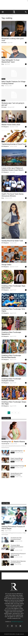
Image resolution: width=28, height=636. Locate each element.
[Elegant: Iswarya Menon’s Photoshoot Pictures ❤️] (5, 460)
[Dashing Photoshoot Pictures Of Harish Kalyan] (14, 515)
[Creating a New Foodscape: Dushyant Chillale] (14, 370)
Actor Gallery (5, 503)
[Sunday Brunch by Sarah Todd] (14, 220)
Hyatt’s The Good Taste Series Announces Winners (12, 195)
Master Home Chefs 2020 (11, 125)
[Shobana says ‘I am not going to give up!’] (14, 95)
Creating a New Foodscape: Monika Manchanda (11, 356)
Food (3, 35)
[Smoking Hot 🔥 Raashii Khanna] (14, 430)
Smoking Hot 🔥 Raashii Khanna (13, 441)
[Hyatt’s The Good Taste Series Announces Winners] (14, 183)
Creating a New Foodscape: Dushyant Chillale (11, 380)
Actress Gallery (6, 418)
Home (3, 15)
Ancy (3, 64)
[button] (2, 12)
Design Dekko (6, 265)
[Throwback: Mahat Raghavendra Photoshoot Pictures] (5, 547)
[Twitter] (16, 626)
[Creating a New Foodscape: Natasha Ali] (14, 323)
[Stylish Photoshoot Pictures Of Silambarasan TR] (5, 555)
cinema (3, 57)
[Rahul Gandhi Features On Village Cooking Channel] (14, 73)
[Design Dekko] (14, 254)
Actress (3, 438)
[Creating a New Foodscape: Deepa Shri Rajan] (14, 393)
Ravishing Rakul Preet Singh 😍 (18, 465)
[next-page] (18, 412)
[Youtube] (20, 626)
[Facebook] (7, 626)
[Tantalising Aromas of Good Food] (14, 136)
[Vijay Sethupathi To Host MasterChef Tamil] (14, 52)
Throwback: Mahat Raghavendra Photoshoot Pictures (17, 547)
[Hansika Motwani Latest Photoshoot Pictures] (5, 475)
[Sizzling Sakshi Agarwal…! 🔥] (5, 452)
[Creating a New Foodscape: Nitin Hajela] (14, 300)
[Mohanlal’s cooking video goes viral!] (14, 29)
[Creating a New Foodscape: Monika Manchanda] (14, 346)
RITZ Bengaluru (5, 126)
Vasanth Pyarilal (5, 443)
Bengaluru (4, 122)
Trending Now (5, 283)
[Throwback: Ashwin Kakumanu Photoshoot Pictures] (5, 563)
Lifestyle (3, 165)
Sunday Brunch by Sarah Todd (12, 241)
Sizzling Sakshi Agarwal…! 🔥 (18, 450)
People (3, 78)
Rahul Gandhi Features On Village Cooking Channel (13, 82)
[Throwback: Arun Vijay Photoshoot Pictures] (5, 539)
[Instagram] (11, 626)
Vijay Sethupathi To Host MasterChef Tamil (10, 61)
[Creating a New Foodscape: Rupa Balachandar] (14, 277)
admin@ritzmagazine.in (17, 621)
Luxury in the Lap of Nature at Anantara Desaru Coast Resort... (13, 169)
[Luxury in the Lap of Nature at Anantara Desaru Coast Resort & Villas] (14, 157)
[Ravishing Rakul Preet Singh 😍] (5, 468)
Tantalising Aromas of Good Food (14, 144)
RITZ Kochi (4, 42)
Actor (3, 523)
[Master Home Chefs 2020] (14, 116)
